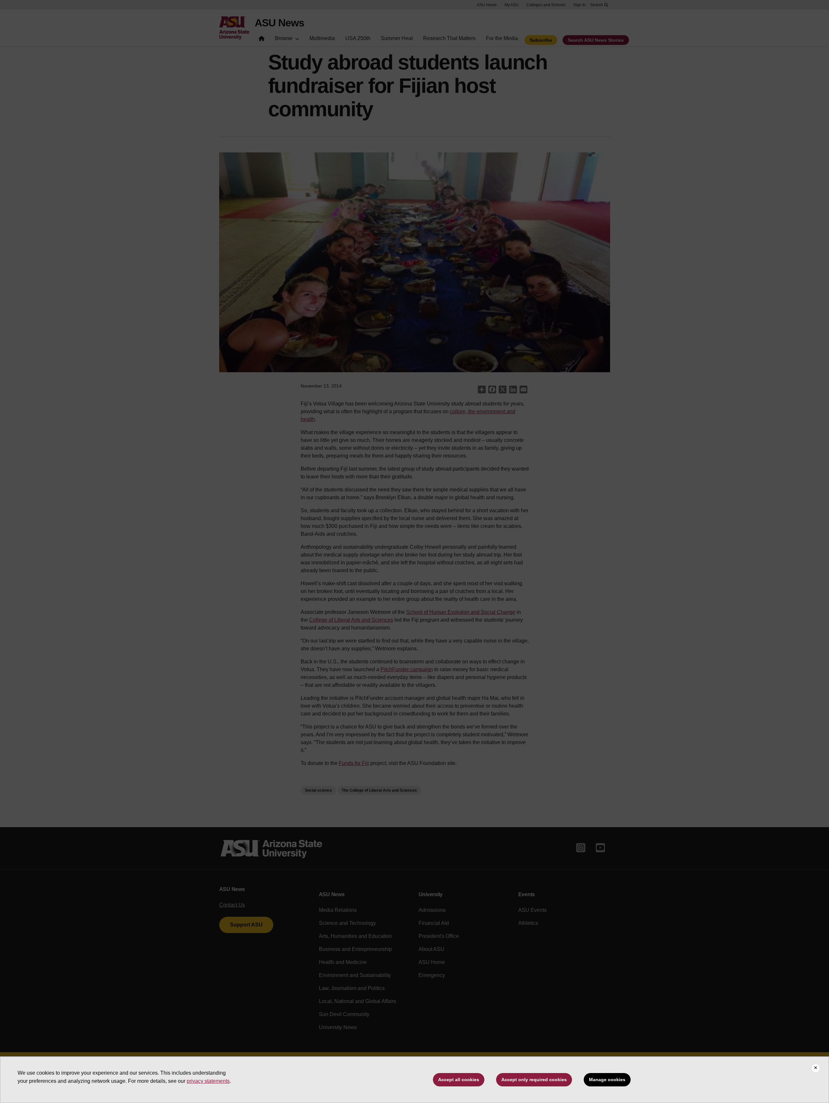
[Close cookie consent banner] (815, 1068)
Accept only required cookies (534, 1079)
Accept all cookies (458, 1079)
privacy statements (208, 1081)
